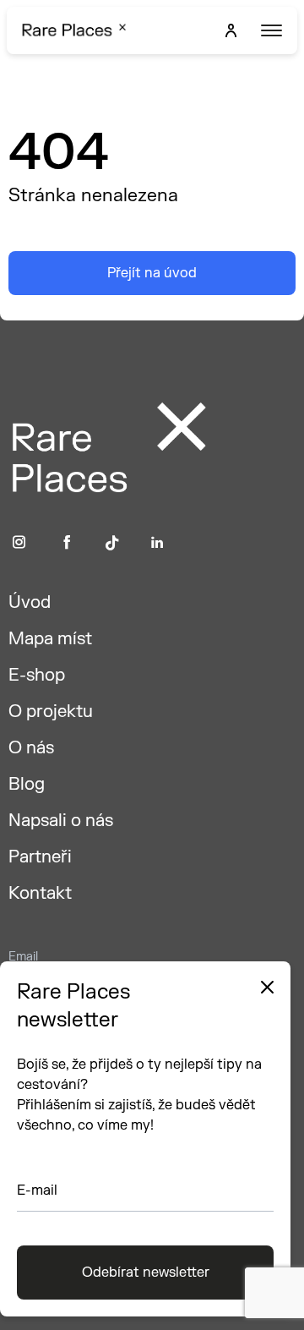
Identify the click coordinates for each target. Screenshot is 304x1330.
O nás (31, 747)
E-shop (36, 675)
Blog (26, 784)
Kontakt (40, 893)
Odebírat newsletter (145, 1272)
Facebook (67, 542)
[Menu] (269, 30)
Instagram (19, 542)
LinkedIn (157, 542)
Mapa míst (50, 638)
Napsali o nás (60, 820)
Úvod (29, 602)
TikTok (112, 542)
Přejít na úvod (152, 273)
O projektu (50, 711)
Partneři (40, 857)
